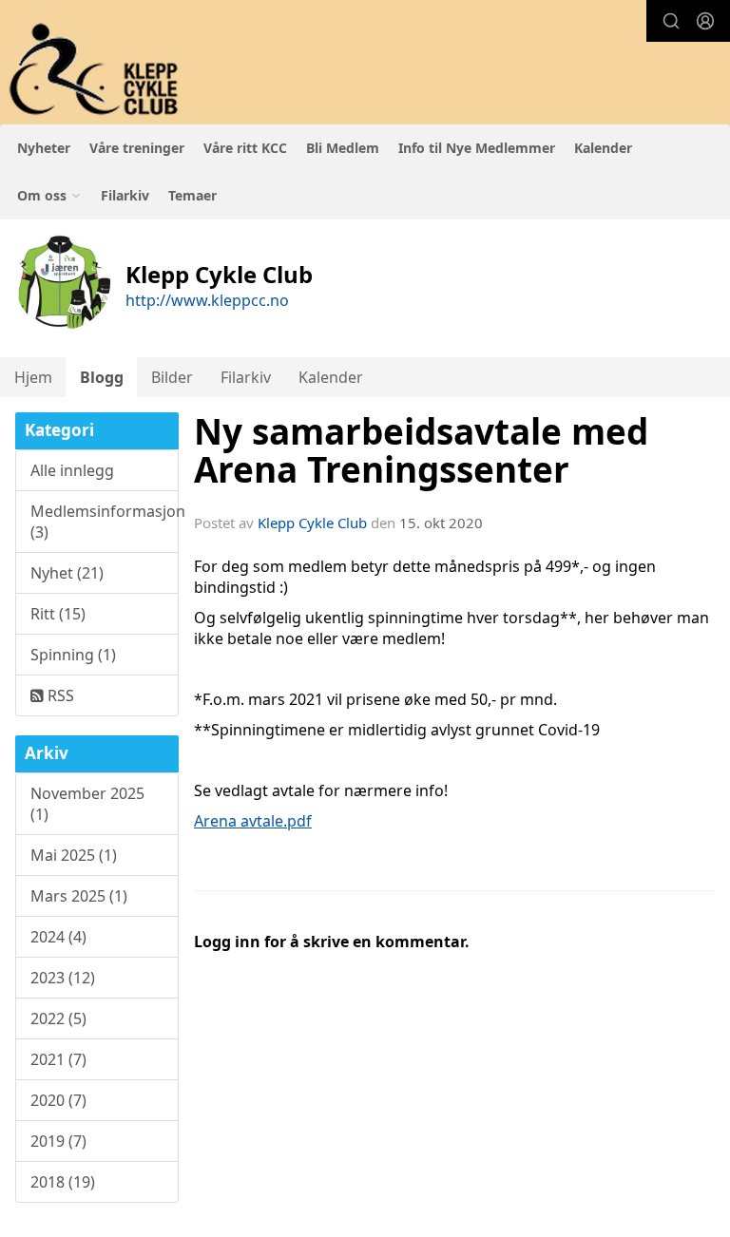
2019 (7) (58, 1141)
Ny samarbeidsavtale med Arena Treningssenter (421, 451)
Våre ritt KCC (245, 148)
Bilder (172, 377)
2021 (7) (58, 1059)
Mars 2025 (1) (78, 895)
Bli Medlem (342, 148)
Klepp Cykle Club (312, 522)
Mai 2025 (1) (73, 855)
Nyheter (43, 148)
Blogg (102, 377)
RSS (59, 695)
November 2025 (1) (87, 804)
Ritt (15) (58, 613)
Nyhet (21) (67, 572)
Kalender (603, 148)
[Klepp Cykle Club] (95, 69)
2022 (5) (58, 1018)
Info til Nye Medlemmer (476, 148)
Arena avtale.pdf (253, 820)
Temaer (192, 195)
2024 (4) (58, 936)
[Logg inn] (705, 21)
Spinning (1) (73, 654)
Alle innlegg (72, 470)
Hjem (33, 377)
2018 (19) (62, 1181)
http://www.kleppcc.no (207, 300)
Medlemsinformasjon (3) (104, 521)
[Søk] (671, 21)
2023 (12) (62, 977)
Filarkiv (125, 195)
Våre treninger (136, 148)
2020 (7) (58, 1100)
